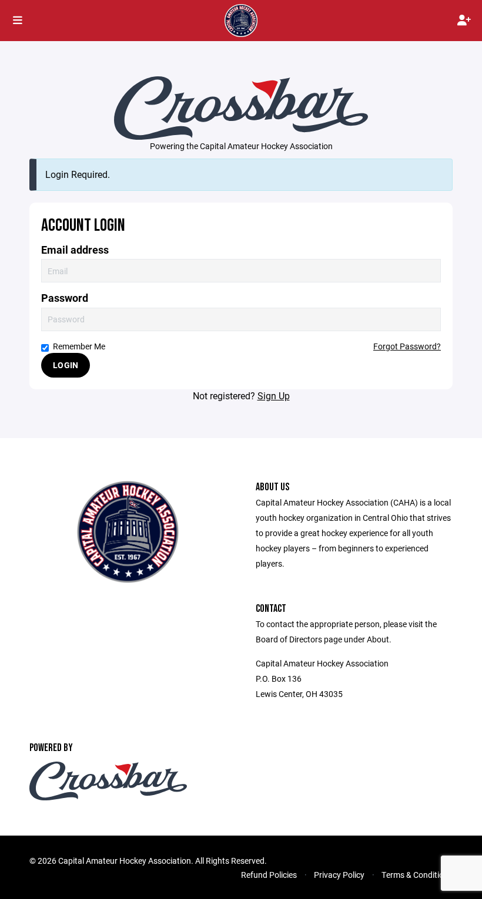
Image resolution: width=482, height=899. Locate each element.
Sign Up (273, 395)
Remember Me (79, 346)
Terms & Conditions (417, 874)
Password (64, 298)
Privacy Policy (339, 874)
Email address (75, 250)
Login (65, 365)
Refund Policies (269, 874)
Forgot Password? (407, 346)
